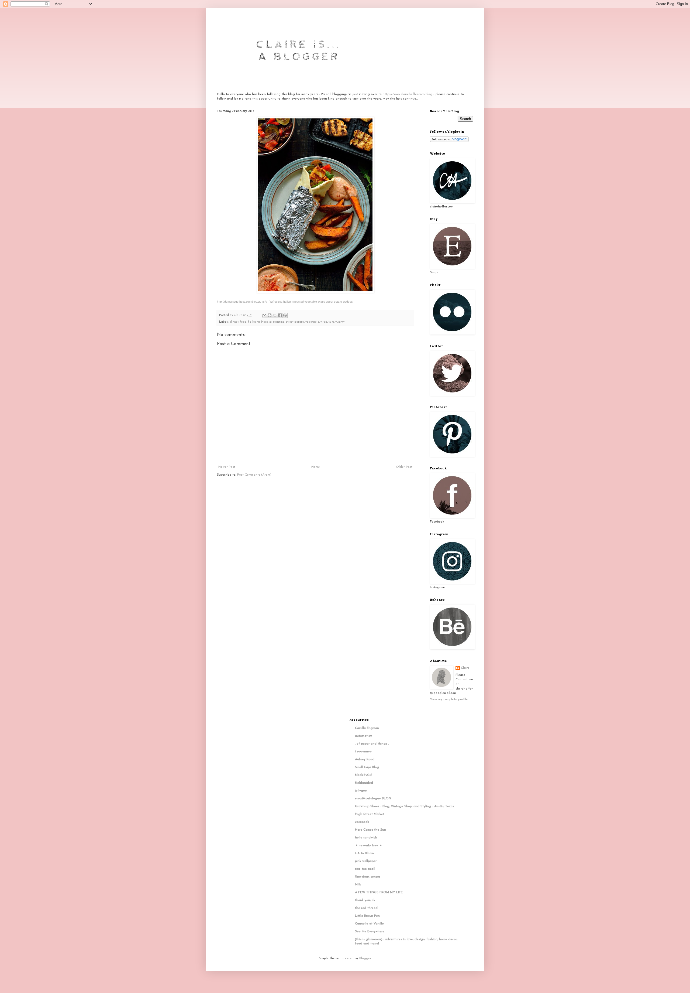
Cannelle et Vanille (369, 923)
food (243, 321)
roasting (279, 321)
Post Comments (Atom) (254, 474)
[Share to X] (274, 315)
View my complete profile (449, 699)
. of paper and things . (372, 743)
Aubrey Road (364, 759)
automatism (363, 736)
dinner (234, 321)
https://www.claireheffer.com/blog (407, 94)
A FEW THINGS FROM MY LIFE (379, 892)
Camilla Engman (367, 728)
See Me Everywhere (369, 931)
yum (331, 321)
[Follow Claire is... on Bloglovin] (449, 141)
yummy (339, 321)
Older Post (404, 467)
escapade (362, 822)
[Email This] (264, 315)
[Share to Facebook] (279, 315)
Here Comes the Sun (370, 829)
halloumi (254, 321)
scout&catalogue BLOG (373, 798)
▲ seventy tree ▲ (368, 845)
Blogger (365, 958)
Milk (358, 884)
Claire (465, 668)
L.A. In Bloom (364, 853)
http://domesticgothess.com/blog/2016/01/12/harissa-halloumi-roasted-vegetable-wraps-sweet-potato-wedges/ (285, 301)
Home (315, 467)
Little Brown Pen (367, 915)
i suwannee (363, 751)
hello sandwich (366, 837)
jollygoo (361, 790)
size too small (365, 869)
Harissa (266, 321)
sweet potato (295, 321)
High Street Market (369, 814)
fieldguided (364, 782)
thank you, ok (365, 900)
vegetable (312, 321)
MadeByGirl (363, 775)
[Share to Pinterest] (285, 315)
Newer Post (226, 467)
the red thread (366, 908)
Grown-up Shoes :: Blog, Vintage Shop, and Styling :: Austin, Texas (404, 806)
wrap (323, 321)
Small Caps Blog (367, 767)
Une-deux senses (367, 876)
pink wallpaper (366, 861)
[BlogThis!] (269, 315)
